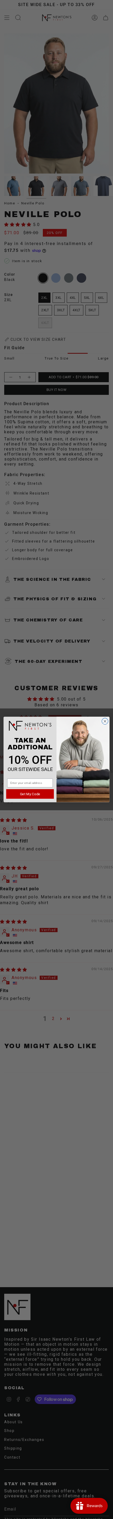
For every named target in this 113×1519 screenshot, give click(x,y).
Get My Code (30, 794)
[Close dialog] (105, 721)
